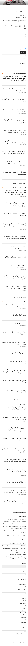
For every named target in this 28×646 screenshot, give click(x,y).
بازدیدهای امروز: (22, 574)
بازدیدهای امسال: (22, 603)
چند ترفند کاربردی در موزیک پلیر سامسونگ (14, 543)
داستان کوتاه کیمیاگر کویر (18, 353)
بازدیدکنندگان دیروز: (22, 589)
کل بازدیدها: (23, 608)
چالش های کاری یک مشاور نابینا (16, 390)
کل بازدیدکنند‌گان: (22, 612)
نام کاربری (24, 36)
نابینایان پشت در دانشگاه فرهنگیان (15, 257)
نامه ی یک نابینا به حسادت (18, 361)
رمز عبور (24, 42)
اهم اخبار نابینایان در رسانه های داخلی (19, 187)
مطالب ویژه (24, 301)
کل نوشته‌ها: (23, 617)
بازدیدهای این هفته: (22, 593)
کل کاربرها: (23, 627)
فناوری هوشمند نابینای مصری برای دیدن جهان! (16, 535)
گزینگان (13, 7)
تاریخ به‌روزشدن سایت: (21, 631)
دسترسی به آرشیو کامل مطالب (19, 183)
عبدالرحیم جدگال (22, 552)
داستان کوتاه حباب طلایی (18, 315)
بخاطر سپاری (22, 49)
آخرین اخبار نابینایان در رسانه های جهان (19, 73)
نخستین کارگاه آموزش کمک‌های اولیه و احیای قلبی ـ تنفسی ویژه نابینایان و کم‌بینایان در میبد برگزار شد (14, 192)
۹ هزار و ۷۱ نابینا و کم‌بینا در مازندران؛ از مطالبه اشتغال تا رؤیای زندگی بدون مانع (14, 226)
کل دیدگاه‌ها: (23, 622)
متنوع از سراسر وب (22, 404)
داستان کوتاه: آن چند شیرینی (17, 323)
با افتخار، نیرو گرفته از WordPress (19, 642)
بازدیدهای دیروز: (22, 584)
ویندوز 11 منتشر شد (20, 17)
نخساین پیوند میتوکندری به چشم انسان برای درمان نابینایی (14, 523)
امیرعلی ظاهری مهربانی (21, 556)
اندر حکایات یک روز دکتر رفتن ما (16, 482)
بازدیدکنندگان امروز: (22, 579)
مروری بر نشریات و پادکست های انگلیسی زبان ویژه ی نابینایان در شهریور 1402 (14, 471)
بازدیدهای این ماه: (22, 598)
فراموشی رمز (23, 58)
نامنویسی (24, 55)
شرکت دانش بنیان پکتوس (17, 2)
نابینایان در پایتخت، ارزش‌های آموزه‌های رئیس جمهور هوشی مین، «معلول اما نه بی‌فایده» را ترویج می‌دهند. (14, 78)
